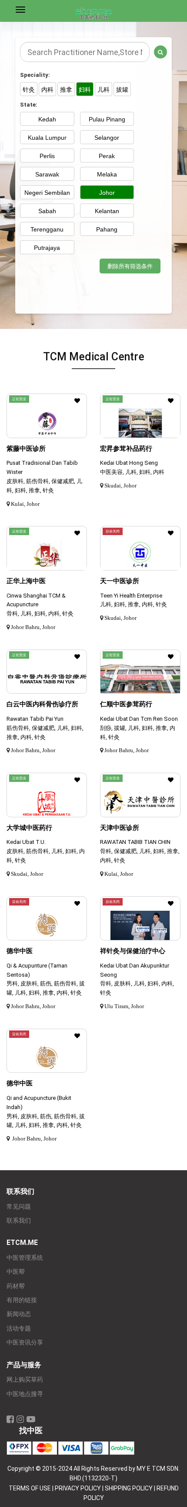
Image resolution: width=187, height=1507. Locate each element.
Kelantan (107, 210)
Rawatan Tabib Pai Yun (35, 718)
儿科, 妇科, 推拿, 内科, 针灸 (133, 604)
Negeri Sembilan (47, 192)
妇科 (85, 89)
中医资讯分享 (25, 1342)
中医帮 (16, 1271)
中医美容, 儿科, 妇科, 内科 (132, 472)
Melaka (107, 174)
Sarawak (47, 174)
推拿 (66, 89)
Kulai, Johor (25, 504)
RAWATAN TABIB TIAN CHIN (135, 842)
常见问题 (19, 1206)
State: (28, 104)
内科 (47, 89)
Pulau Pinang (107, 119)
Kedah (47, 119)
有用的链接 (22, 1300)
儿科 (103, 89)
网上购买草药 (25, 1379)
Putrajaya (47, 247)
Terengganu (46, 229)
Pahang (106, 229)
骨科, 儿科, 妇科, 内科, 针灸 (40, 613)
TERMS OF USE (30, 1488)
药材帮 (16, 1286)
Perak (107, 155)
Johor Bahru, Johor (33, 627)
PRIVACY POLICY (78, 1488)
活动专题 (19, 1328)
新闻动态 (19, 1314)
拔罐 (122, 89)
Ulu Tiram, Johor (124, 1006)
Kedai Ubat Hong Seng (129, 463)
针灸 (29, 89)
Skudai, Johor (120, 485)
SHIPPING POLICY (129, 1488)
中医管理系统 (25, 1258)
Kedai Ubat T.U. (26, 842)
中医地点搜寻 (25, 1394)
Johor (107, 192)
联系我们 (19, 1220)
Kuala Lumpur (47, 137)
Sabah (47, 210)
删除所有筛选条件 (130, 266)
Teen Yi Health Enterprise (131, 595)
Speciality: (35, 75)
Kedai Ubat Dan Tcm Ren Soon (139, 718)
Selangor (106, 137)
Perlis (47, 155)
